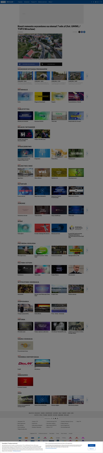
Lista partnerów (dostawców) (50, 448)
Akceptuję (92, 445)
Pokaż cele (92, 448)
